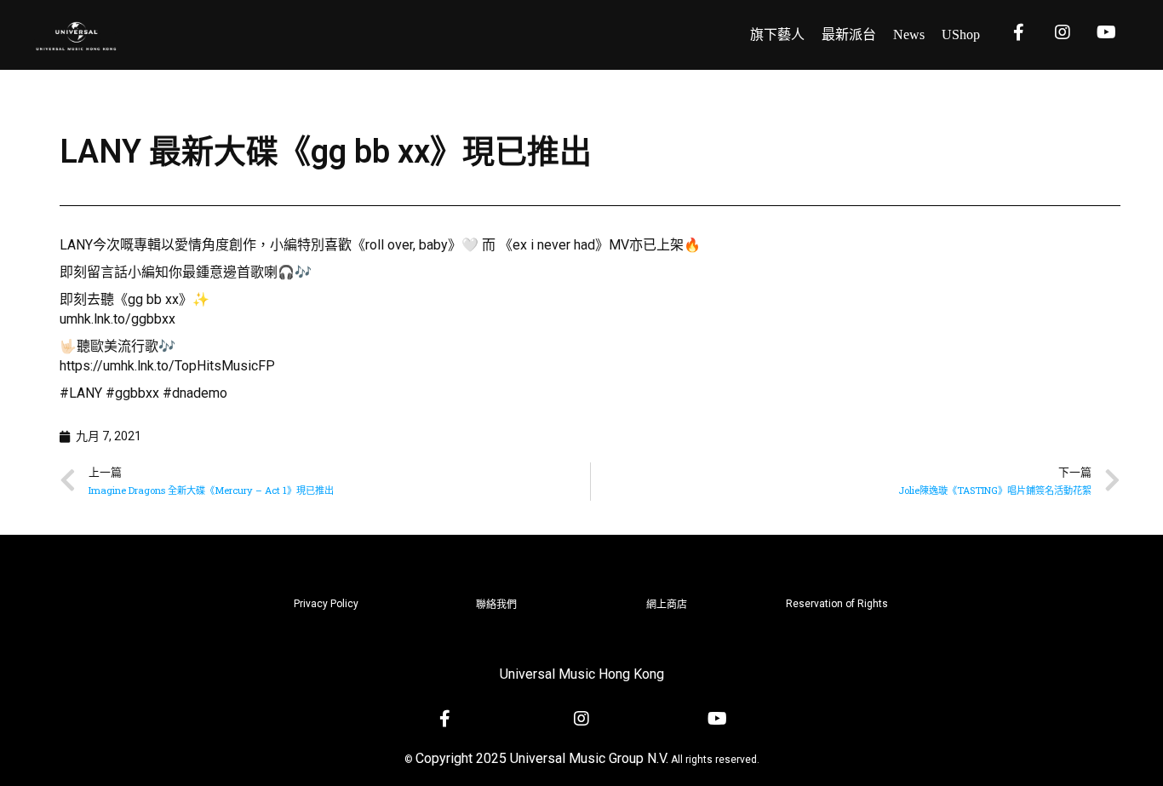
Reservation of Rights (837, 604)
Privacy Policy (326, 604)
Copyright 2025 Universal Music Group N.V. (541, 758)
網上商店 (666, 605)
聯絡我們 (496, 605)
